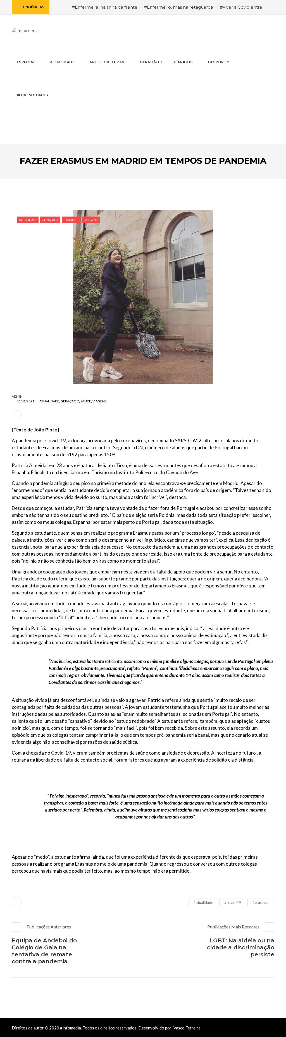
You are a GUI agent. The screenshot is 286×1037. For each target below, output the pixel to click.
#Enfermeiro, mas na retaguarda (178, 7)
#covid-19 (232, 902)
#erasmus (260, 902)
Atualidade (28, 220)
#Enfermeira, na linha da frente (104, 7)
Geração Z (50, 220)
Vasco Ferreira (187, 1027)
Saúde (71, 220)
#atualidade (203, 902)
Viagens (91, 220)
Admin (17, 396)
